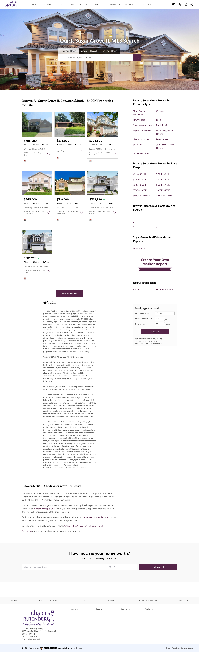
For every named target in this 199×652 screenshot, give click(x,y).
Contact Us (148, 4)
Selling (59, 4)
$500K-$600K (140, 185)
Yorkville (149, 609)
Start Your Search (69, 293)
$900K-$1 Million (141, 195)
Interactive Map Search (44, 508)
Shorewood (125, 609)
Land (158, 119)
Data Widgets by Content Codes (179, 648)
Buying (47, 4)
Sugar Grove (139, 248)
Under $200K (139, 174)
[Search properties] (137, 57)
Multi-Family (162, 125)
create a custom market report (97, 517)
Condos (160, 111)
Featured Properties (79, 4)
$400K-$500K (163, 179)
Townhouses (139, 119)
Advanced (89, 51)
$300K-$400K (140, 179)
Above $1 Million (164, 195)
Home (35, 4)
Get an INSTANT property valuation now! (83, 526)
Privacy (79, 648)
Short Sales (138, 144)
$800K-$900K (163, 190)
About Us (99, 4)
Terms (72, 648)
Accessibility (63, 648)
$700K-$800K (140, 190)
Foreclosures (162, 139)
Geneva (99, 609)
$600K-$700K (163, 185)
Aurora (74, 609)
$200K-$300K (163, 174)
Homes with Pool (141, 153)
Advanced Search (48, 600)
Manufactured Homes (143, 125)
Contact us (27, 531)
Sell (110, 51)
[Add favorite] (48, 154)
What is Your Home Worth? (123, 4)
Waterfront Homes (142, 130)
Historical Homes (141, 139)
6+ (157, 227)
